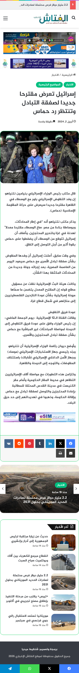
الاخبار (55, 75)
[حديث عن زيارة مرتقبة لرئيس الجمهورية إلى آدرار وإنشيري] (63, 542)
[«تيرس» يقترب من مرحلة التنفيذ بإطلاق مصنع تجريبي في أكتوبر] (63, 602)
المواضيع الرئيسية (49, 84)
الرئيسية (67, 75)
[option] (39, 489)
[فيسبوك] (70, 443)
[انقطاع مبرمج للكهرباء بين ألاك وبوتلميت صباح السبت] (63, 562)
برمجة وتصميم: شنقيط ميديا (39, 649)
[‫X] (60, 443)
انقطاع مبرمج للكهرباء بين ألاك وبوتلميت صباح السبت (27, 558)
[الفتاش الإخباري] (50, 19)
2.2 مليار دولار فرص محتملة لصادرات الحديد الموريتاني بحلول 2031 (40, 500)
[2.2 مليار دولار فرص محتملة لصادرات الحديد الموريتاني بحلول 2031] (63, 581)
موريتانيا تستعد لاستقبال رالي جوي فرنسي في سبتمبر (28, 618)
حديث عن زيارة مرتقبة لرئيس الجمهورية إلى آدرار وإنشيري (29, 539)
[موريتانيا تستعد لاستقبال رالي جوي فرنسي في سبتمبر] (63, 622)
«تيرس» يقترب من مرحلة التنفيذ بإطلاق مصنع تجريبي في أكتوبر (26, 599)
